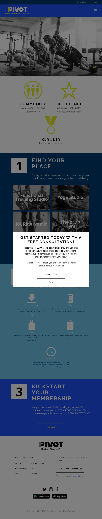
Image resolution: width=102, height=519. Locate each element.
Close (51, 282)
